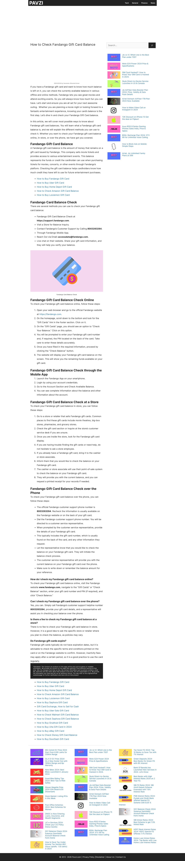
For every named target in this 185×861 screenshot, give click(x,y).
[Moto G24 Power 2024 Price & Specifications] (113, 66)
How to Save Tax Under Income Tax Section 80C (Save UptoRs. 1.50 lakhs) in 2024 (56, 845)
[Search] (152, 45)
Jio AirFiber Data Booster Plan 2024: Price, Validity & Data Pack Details (135, 92)
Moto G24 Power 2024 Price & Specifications (99, 760)
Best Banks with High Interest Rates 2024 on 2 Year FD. (144, 778)
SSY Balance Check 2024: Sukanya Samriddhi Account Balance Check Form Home (56, 834)
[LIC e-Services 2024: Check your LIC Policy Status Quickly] (36, 825)
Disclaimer (100, 857)
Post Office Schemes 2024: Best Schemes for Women (55, 807)
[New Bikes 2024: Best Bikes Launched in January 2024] (36, 772)
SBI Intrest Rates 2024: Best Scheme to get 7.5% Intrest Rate (144, 822)
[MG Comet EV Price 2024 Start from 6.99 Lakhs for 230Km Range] (36, 753)
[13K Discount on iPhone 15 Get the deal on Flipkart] (113, 120)
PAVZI (36, 3)
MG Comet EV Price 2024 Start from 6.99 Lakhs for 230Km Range (56, 752)
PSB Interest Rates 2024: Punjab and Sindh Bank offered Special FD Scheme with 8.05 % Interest (137, 800)
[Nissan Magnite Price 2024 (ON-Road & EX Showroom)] (36, 790)
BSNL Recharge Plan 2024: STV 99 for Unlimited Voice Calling (136, 136)
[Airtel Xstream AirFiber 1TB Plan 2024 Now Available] (113, 101)
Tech (127, 3)
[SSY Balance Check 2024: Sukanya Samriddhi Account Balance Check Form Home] (36, 834)
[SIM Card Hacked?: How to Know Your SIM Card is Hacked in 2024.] (113, 75)
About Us (110, 857)
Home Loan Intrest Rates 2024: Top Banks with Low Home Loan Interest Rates (145, 840)
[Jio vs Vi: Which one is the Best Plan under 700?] (113, 57)
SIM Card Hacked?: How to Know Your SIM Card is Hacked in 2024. (135, 74)
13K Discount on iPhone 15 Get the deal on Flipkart (135, 118)
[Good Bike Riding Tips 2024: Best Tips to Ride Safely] (36, 781)
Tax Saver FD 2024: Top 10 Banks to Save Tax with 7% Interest (145, 752)
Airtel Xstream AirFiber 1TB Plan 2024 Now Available (136, 100)
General (135, 3)
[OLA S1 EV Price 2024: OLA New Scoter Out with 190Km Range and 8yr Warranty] (36, 761)
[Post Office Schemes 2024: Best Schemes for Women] (36, 808)
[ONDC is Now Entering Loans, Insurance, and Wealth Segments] (36, 816)
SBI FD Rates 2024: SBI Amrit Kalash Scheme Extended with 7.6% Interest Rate (144, 788)
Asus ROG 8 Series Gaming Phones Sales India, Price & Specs (134, 128)
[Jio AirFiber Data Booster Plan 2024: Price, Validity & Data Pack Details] (113, 93)
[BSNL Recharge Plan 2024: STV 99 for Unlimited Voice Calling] (113, 138)
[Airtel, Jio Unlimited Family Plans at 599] (113, 156)
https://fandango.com (50, 314)
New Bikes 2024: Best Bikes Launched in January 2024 (56, 772)
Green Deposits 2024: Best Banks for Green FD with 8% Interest (144, 761)
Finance (144, 3)
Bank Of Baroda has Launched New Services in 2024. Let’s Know (145, 770)
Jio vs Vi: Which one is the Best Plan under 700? (135, 56)
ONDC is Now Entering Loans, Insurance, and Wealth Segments (54, 816)
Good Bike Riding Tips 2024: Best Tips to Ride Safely (55, 780)
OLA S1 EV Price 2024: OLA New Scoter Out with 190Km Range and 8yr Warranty (56, 762)
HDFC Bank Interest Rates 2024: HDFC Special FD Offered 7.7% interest (145, 831)
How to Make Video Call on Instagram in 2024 (134, 108)
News (153, 3)
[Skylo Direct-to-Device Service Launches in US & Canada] (113, 84)
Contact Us (121, 857)
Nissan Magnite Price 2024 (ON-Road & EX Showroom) (54, 789)
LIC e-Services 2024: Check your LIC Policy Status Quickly (54, 824)
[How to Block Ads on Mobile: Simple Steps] (113, 147)
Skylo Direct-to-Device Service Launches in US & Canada (135, 82)
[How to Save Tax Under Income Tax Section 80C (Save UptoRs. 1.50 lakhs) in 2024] (36, 845)
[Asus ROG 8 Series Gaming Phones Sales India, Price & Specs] (113, 129)
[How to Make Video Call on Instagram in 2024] (113, 110)
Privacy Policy (88, 857)
